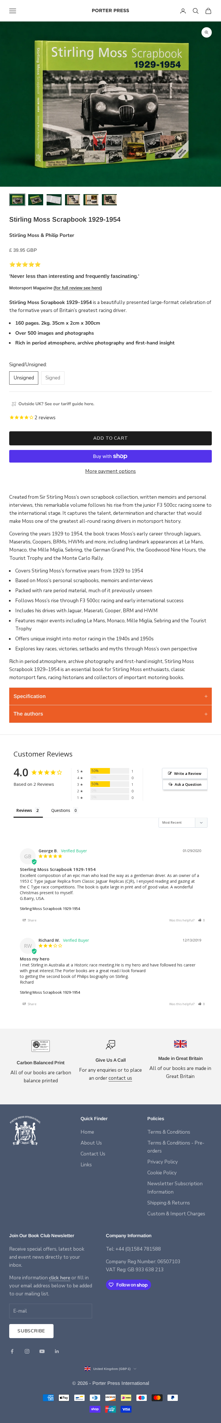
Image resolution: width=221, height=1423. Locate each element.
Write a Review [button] (187, 773)
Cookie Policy (162, 1172)
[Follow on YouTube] (42, 1351)
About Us (91, 1143)
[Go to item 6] (109, 200)
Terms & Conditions (168, 1132)
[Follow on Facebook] (12, 1351)
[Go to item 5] (91, 200)
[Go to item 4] (72, 200)
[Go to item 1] (17, 200)
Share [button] (32, 920)
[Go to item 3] (54, 200)
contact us (120, 1078)
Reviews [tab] (24, 810)
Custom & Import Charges (176, 1213)
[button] (201, 920)
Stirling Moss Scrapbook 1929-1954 (50, 908)
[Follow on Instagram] (27, 1351)
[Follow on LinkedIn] (57, 1351)
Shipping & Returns (168, 1203)
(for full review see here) (78, 287)
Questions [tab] (60, 810)
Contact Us (93, 1154)
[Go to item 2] (36, 200)
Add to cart (110, 438)
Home (87, 1132)
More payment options (110, 471)
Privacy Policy (162, 1162)
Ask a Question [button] (188, 784)
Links (86, 1164)
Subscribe (31, 1331)
